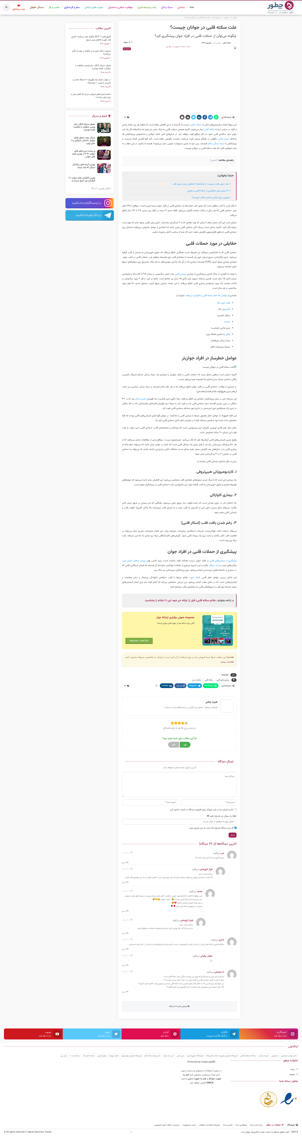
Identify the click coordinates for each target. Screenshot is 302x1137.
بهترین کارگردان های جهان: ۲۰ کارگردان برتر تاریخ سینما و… (82, 179)
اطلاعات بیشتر (227, 662)
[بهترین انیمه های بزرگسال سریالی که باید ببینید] (104, 168)
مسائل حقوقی (37, 7)
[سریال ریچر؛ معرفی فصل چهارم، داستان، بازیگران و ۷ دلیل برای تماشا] (104, 141)
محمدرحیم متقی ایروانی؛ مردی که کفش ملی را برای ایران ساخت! (91, 96)
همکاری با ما (241, 1125)
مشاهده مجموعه (139, 640)
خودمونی (274, 1055)
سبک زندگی (167, 7)
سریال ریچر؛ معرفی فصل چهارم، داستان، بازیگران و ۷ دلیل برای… (83, 140)
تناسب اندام (140, 399)
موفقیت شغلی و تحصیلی (120, 7)
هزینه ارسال (263, 1055)
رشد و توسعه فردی (147, 7)
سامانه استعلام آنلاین (248, 1055)
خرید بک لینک (168, 1055)
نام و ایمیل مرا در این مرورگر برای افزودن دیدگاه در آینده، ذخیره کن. (201, 810)
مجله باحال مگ (88, 1055)
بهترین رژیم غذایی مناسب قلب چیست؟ (210, 197)
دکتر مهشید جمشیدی (289, 1055)
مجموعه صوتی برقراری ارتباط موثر (175, 617)
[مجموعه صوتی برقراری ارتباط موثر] (217, 630)
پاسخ (124, 862)
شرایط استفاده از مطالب (209, 1125)
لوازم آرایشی (101, 1055)
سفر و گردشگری (72, 7)
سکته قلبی (209, 129)
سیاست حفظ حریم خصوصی (166, 1125)
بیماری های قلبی (223, 680)
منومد (292, 1074)
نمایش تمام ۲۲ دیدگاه (178, 1006)
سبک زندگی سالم (216, 143)
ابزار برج (64, 1055)
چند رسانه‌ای (19, 9)
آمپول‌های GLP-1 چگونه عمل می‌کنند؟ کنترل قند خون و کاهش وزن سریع (91, 38)
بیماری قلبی (180, 274)
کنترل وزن (127, 561)
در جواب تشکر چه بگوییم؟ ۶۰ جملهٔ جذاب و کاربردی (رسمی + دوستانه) (92, 81)
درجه (292, 1069)
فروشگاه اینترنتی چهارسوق (131, 1055)
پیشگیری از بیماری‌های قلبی (223, 561)
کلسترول (226, 309)
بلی (185, 744)
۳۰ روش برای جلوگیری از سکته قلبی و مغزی (208, 191)
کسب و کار (54, 7)
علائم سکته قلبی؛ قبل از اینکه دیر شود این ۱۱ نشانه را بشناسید (180, 600)
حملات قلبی (195, 125)
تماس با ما (227, 1125)
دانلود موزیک (114, 1055)
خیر (173, 744)
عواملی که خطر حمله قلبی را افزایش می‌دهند (206, 295)
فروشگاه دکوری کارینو (195, 1055)
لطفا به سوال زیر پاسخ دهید (223, 816)
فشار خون (195, 577)
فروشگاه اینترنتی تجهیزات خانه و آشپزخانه (221, 1055)
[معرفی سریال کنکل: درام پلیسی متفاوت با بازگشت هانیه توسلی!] (104, 128)
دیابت (227, 322)
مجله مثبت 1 (75, 1055)
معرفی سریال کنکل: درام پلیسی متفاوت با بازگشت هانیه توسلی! (93, 67)
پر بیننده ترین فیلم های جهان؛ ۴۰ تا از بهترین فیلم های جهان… (83, 154)
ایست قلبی (223, 139)
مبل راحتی (180, 1055)
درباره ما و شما (256, 1125)
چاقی (227, 334)
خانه (192, 7)
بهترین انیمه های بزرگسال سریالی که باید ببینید (84, 166)
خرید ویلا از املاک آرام (152, 1055)
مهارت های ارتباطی (93, 7)
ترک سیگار (214, 565)
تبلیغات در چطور (273, 1125)
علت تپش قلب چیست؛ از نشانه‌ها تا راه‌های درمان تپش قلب (200, 184)
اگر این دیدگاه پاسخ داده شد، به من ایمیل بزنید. (211, 828)
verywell (224, 675)
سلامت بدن (196, 680)
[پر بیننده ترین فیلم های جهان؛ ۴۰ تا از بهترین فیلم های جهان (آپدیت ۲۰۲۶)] (104, 155)
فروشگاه (291, 1125)
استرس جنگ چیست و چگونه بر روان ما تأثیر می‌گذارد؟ (91, 52)
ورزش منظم (139, 561)
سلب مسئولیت (189, 1125)
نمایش (213, 160)
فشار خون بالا (224, 303)
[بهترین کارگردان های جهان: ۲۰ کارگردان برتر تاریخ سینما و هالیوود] (104, 182)
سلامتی (181, 7)
